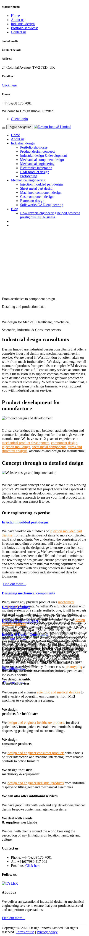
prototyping (73, 667)
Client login (19, 119)
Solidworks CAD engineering (41, 205)
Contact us (18, 32)
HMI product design (34, 172)
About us (17, 20)
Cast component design (37, 197)
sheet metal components (49, 447)
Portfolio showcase (24, 28)
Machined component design (41, 192)
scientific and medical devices (58, 692)
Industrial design (23, 24)
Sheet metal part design (36, 188)
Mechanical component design (42, 160)
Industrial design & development (43, 155)
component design (64, 443)
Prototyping (28, 176)
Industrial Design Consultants (25, 634)
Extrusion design (32, 201)
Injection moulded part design (41, 184)
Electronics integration (36, 168)
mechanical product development (25, 443)
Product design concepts (37, 151)
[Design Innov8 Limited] (52, 127)
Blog (14, 209)
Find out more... (14, 584)
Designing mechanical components (28, 593)
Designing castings (16, 607)
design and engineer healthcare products (36, 722)
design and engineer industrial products (36, 783)
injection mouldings (16, 447)
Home (15, 16)
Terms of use (25, 932)
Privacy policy (47, 932)
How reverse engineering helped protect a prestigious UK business (50, 215)
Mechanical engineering (37, 164)
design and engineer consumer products (36, 753)
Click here (9, 85)
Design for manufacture (20, 621)
